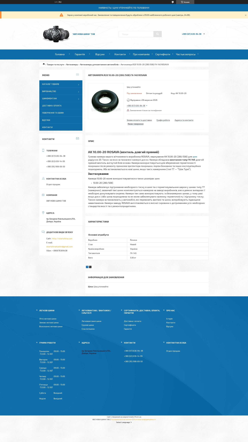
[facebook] (87, 267)
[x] (90, 267)
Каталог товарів (50, 84)
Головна (60, 54)
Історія (169, 318)
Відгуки (99, 54)
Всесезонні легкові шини (50, 326)
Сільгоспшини (88, 329)
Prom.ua (138, 417)
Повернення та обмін (53, 113)
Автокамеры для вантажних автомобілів (99, 64)
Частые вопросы (185, 54)
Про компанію (141, 54)
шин (195, 156)
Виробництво (49, 91)
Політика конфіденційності (145, 419)
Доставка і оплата (51, 105)
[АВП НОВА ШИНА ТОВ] (56, 41)
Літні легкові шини (47, 318)
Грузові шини (88, 325)
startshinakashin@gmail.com (59, 246)
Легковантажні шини (91, 321)
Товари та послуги (55, 64)
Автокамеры (72, 64)
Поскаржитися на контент (121, 419)
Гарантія (80, 54)
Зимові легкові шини (49, 322)
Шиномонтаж (49, 98)
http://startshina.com (62, 238)
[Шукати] (157, 34)
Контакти (120, 54)
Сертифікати (162, 54)
